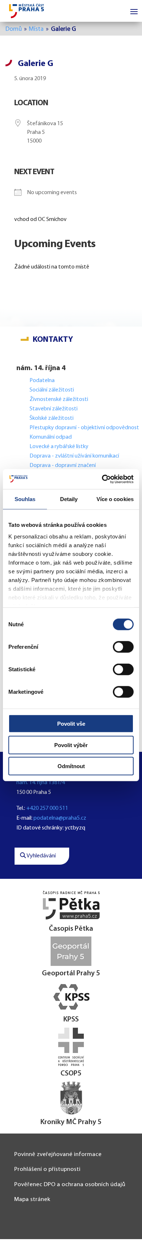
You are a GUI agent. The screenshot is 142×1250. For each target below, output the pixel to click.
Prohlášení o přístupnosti (47, 1169)
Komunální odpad (50, 437)
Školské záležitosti (51, 418)
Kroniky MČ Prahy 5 (71, 1122)
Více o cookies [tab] (115, 499)
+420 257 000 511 (47, 808)
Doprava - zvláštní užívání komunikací (74, 456)
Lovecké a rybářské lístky (59, 447)
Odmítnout (71, 766)
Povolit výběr (71, 745)
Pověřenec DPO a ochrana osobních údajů (69, 1184)
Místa (36, 29)
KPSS (71, 1019)
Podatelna (42, 381)
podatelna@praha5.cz (59, 818)
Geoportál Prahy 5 (71, 973)
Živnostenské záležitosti (58, 399)
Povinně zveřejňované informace (58, 1154)
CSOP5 (71, 1073)
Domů (13, 29)
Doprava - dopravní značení (62, 465)
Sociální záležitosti (51, 390)
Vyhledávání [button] (41, 856)
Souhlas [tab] (25, 499)
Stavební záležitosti (53, 409)
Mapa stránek (32, 1199)
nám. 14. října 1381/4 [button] (40, 783)
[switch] (123, 647)
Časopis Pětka (71, 929)
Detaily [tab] (69, 499)
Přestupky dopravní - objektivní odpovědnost (84, 428)
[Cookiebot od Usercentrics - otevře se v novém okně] (102, 479)
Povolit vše (71, 724)
